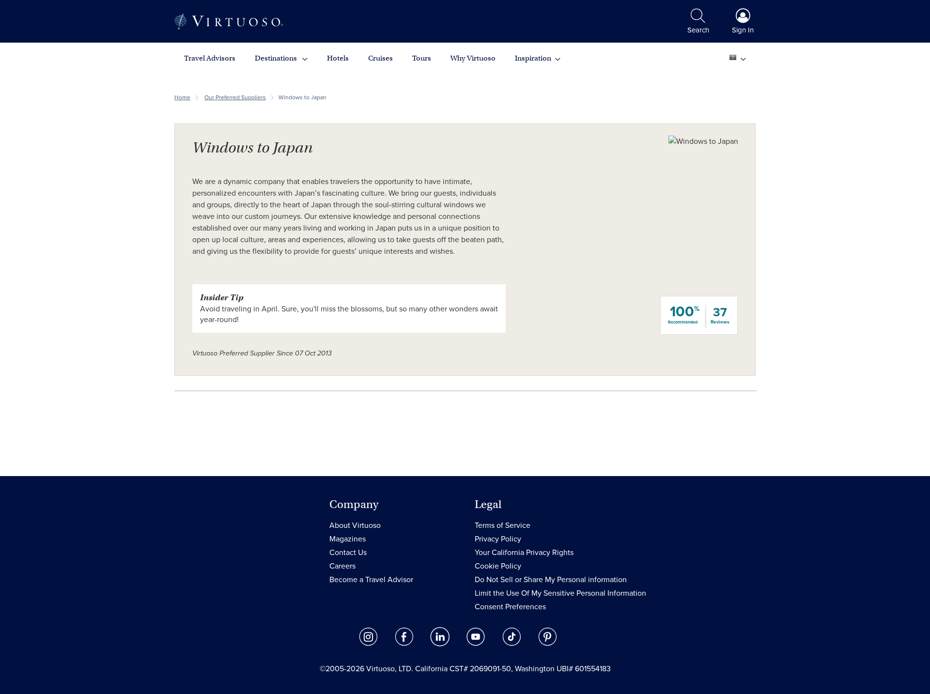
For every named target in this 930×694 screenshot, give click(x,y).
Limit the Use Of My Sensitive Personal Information (560, 593)
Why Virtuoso (473, 58)
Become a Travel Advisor (371, 580)
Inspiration (533, 58)
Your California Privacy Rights (524, 552)
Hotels (338, 58)
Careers (342, 566)
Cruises (380, 58)
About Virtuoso (355, 525)
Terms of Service (502, 525)
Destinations (276, 58)
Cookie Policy (498, 566)
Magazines (347, 539)
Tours (421, 58)
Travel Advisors (209, 58)
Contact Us (348, 552)
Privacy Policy (498, 539)
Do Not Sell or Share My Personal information (551, 580)
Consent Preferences (510, 607)
